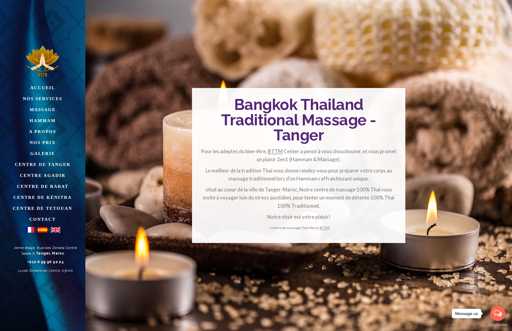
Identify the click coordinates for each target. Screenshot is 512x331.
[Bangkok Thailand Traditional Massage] (42, 59)
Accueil (42, 87)
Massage (43, 109)
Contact (42, 219)
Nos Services (42, 98)
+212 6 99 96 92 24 (45, 262)
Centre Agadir (42, 175)
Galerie (42, 153)
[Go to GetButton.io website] (497, 325)
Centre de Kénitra (42, 197)
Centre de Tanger (43, 164)
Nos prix (43, 142)
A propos (42, 131)
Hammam (43, 120)
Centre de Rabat (42, 186)
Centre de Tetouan (42, 208)
